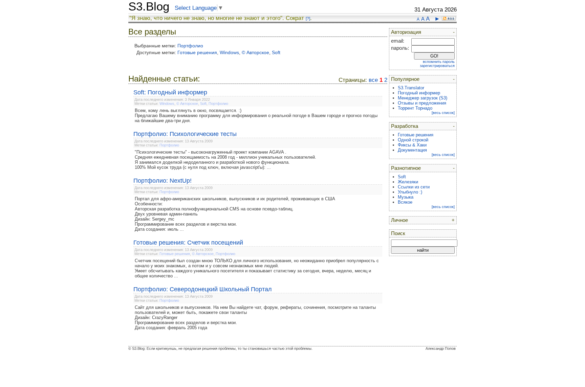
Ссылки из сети (414, 186)
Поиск (398, 233)
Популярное (405, 79)
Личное (399, 220)
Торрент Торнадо (415, 108)
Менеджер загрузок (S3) (422, 97)
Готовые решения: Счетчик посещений (188, 242)
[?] (308, 18)
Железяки (408, 181)
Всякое (405, 202)
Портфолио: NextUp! (162, 180)
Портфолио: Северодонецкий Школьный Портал (202, 289)
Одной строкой (413, 139)
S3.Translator (411, 87)
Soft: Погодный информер (170, 92)
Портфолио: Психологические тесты (185, 134)
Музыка (405, 197)
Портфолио (190, 45)
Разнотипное (406, 168)
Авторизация (406, 32)
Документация (412, 150)
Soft (276, 52)
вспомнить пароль (439, 62)
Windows (229, 52)
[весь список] (443, 113)
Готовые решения (197, 52)
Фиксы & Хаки (412, 144)
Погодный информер (419, 92)
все (373, 80)
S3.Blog (148, 6)
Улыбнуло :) (410, 192)
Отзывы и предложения (422, 103)
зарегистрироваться (437, 66)
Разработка (404, 126)
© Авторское (255, 52)
